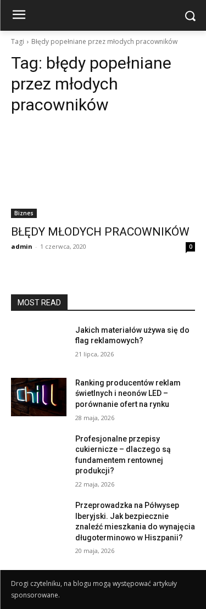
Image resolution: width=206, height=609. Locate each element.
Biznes (24, 213)
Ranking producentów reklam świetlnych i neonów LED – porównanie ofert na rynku (128, 393)
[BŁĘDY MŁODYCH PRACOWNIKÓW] (103, 172)
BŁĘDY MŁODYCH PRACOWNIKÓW (100, 231)
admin (21, 246)
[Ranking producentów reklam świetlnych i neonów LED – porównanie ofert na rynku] (38, 397)
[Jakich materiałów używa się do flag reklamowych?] (38, 344)
